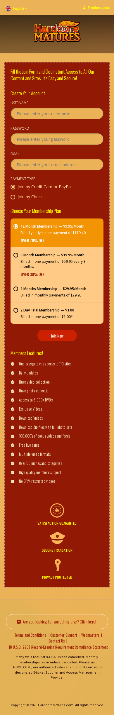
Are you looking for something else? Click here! (59, 621)
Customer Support (63, 635)
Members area (99, 7)
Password (20, 129)
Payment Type (23, 179)
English (18, 8)
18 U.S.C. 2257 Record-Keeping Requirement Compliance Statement (58, 647)
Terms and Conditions (30, 635)
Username (19, 103)
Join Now (57, 336)
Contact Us (57, 641)
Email (15, 154)
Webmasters (90, 635)
